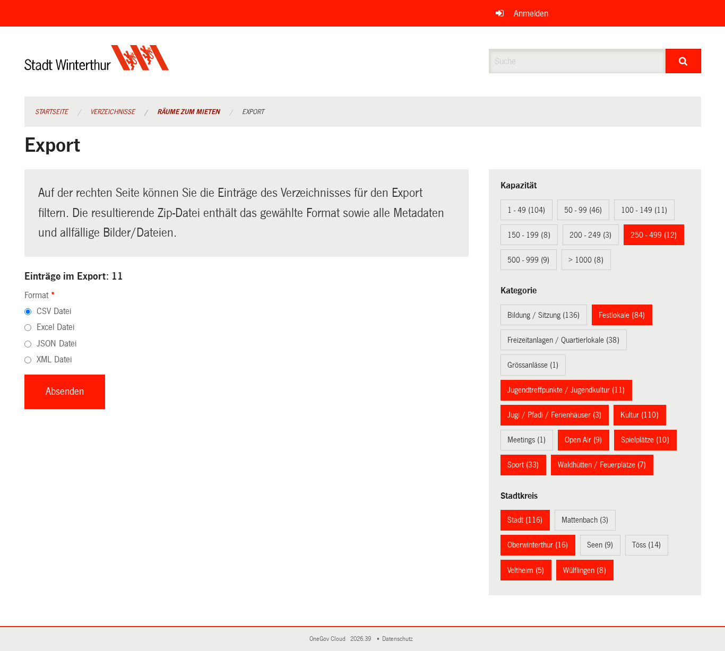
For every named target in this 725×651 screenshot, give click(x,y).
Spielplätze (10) (645, 440)
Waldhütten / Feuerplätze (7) (602, 465)
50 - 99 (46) (583, 210)
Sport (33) (523, 465)
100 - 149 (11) (644, 210)
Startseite (51, 112)
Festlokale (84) (622, 315)
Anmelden (531, 13)
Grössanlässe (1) (532, 365)
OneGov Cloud (329, 639)
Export (253, 112)
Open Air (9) (583, 440)
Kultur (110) (639, 415)
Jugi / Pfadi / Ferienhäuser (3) (554, 415)
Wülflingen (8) (584, 570)
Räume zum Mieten (188, 112)
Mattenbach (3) (585, 520)
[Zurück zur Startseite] (96, 66)
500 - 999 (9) (528, 260)
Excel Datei (55, 327)
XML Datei (54, 359)
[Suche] (683, 61)
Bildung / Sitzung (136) (543, 315)
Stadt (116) (524, 520)
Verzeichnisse (112, 112)
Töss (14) (646, 545)
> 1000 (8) (585, 260)
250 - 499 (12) (654, 235)
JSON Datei (56, 343)
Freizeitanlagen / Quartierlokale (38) (563, 340)
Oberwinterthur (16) (537, 545)
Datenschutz (399, 639)
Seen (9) (600, 545)
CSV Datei (54, 311)
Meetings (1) (526, 440)
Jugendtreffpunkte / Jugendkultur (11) (566, 390)
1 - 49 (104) (526, 210)
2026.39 (361, 639)
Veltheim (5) (525, 570)
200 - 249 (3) (590, 235)
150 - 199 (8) (528, 235)
